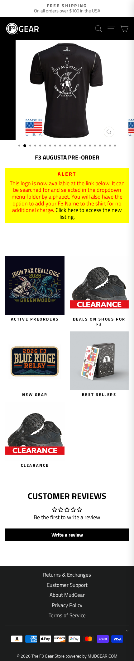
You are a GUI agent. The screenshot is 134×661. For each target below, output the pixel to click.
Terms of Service (67, 615)
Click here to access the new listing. (88, 213)
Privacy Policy (67, 605)
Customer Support (67, 585)
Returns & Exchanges (67, 575)
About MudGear (67, 595)
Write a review (67, 534)
